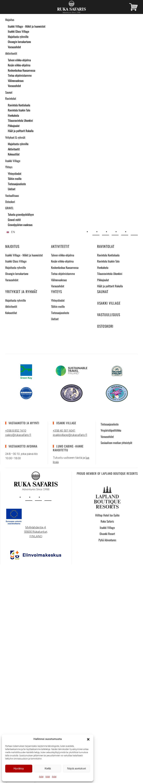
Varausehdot (14, 47)
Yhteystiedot (14, 173)
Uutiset (11, 189)
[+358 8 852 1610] (105, 231)
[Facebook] (124, 231)
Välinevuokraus (16, 80)
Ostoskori (10, 201)
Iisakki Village (12, 161)
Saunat (8, 92)
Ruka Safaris (107, 521)
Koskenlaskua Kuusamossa (21, 70)
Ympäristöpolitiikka (111, 430)
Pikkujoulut (14, 125)
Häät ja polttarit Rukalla (20, 131)
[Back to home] (71, 7)
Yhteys (8, 167)
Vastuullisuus (12, 195)
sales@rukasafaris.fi (18, 435)
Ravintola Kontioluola (19, 105)
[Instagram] (115, 231)
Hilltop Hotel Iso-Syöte (107, 515)
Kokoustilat (14, 154)
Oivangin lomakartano (19, 41)
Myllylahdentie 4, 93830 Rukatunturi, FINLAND (36, 532)
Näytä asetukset (76, 768)
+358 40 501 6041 (64, 430)
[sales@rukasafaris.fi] (95, 231)
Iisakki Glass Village (18, 31)
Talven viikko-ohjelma (19, 60)
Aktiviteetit (11, 53)
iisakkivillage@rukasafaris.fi (70, 435)
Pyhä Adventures (107, 540)
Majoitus (9, 19)
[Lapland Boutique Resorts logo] (107, 497)
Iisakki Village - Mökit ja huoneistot (26, 26)
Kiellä (48, 768)
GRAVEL (9, 208)
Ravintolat (10, 98)
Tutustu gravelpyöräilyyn (21, 214)
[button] (88, 739)
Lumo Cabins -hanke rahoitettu (68, 448)
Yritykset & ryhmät (15, 137)
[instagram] (28, 497)
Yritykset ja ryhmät (21, 291)
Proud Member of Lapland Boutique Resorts (107, 473)
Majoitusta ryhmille (18, 36)
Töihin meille (14, 178)
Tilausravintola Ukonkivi (20, 120)
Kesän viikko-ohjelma (19, 65)
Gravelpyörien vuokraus (20, 225)
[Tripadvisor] (134, 231)
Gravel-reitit (14, 219)
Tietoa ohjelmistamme (20, 75)
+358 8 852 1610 (15, 430)
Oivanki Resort (107, 533)
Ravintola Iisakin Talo (19, 110)
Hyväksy (19, 768)
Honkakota (13, 115)
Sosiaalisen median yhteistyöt (116, 442)
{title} (41, 776)
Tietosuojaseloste (17, 184)
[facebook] (38, 497)
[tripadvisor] (47, 497)
